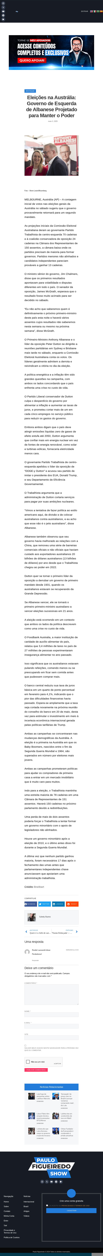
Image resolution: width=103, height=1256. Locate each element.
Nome (27, 1011)
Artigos (26, 1211)
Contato (7, 1211)
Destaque (30, 91)
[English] (91, 11)
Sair (5, 1225)
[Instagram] (3, 3)
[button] (30, 904)
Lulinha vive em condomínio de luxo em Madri (66, 1116)
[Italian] (94, 11)
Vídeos (26, 1216)
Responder (35, 960)
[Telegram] (3, 15)
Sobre (6, 1206)
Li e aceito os (68, 1206)
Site (26, 1034)
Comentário (30, 983)
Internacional (29, 1202)
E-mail (28, 1023)
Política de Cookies (12, 1237)
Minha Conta (9, 1216)
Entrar (84, 11)
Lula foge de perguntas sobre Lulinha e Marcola (43, 1096)
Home (6, 1202)
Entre (6, 1221)
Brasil (26, 1206)
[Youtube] (3, 11)
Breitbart (39, 886)
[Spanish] (101, 11)
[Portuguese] (98, 11)
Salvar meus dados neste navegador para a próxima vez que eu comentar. (51, 1049)
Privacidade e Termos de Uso (10, 1231)
